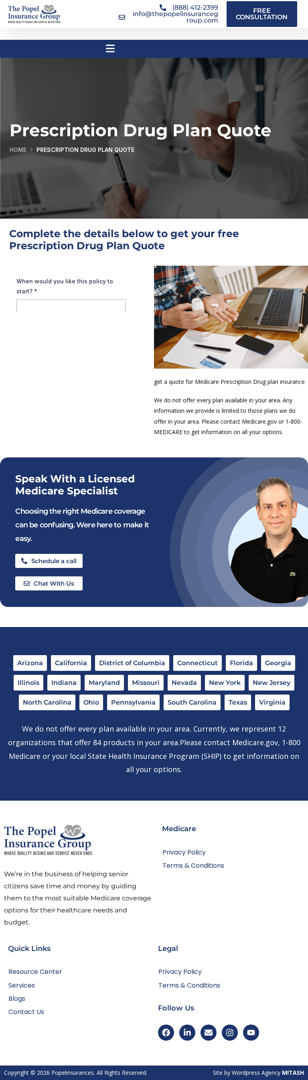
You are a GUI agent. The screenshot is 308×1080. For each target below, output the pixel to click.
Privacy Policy (184, 852)
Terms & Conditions (193, 865)
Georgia (278, 663)
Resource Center (35, 971)
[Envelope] (209, 1033)
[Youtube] (251, 1033)
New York (225, 683)
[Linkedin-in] (187, 1033)
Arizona (30, 663)
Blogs (16, 998)
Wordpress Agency (256, 1072)
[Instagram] (230, 1033)
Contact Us (26, 1011)
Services (21, 985)
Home (18, 149)
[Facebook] (166, 1033)
